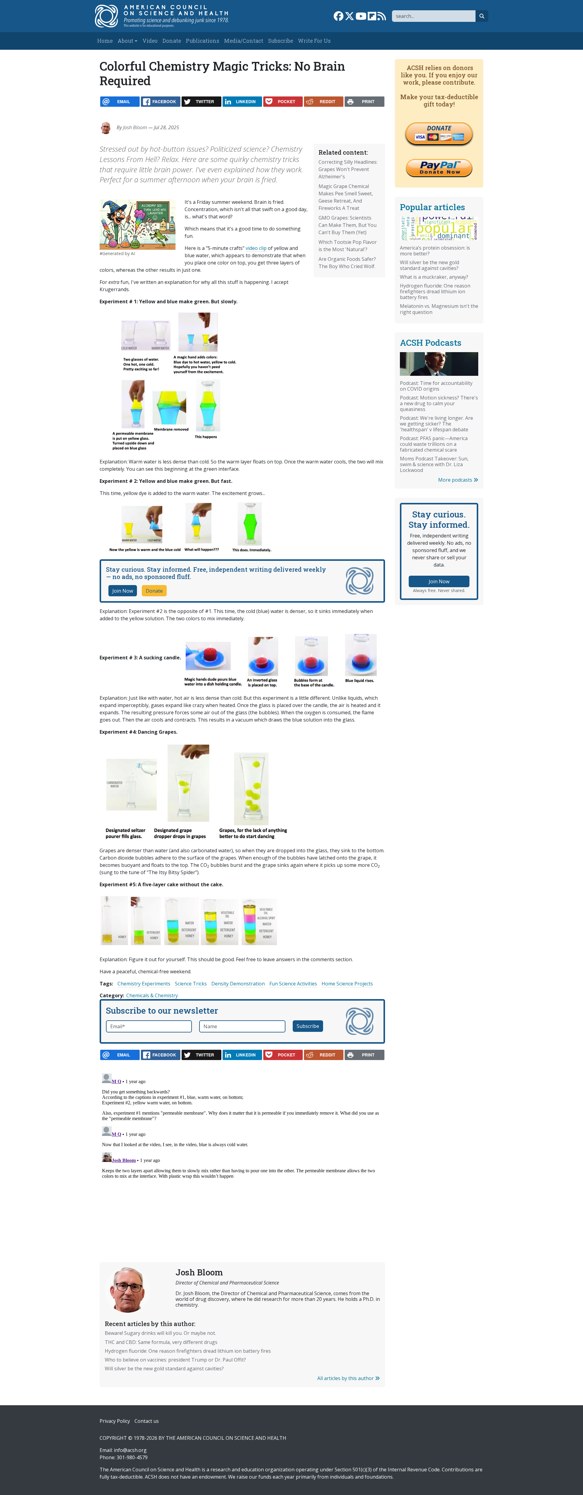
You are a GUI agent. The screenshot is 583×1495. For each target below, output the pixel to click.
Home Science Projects (347, 983)
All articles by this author (346, 1378)
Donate (171, 40)
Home (105, 40)
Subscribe (280, 40)
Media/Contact (243, 40)
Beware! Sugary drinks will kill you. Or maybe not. (160, 1333)
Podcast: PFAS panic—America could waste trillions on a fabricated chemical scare (434, 444)
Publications (202, 40)
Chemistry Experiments (144, 983)
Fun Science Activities (293, 983)
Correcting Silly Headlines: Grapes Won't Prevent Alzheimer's (348, 169)
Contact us (147, 1421)
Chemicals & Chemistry (152, 995)
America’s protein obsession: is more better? (435, 250)
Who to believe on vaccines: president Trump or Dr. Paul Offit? (175, 1359)
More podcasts (455, 479)
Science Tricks (191, 983)
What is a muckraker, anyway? (434, 277)
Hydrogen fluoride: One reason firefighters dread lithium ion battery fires (188, 1351)
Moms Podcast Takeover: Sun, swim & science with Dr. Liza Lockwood (434, 464)
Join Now (122, 591)
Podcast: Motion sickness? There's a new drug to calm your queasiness (439, 403)
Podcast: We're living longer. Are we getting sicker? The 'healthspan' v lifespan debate (436, 424)
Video (150, 40)
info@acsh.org (130, 1450)
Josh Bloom (135, 127)
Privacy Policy (115, 1421)
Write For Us (314, 40)
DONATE (439, 128)
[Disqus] (242, 1147)
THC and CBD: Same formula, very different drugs (161, 1342)
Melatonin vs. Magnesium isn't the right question (439, 309)
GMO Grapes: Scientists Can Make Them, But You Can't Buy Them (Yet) (348, 225)
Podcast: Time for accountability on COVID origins (436, 386)
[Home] (168, 16)
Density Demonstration (238, 983)
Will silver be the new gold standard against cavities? (164, 1368)
